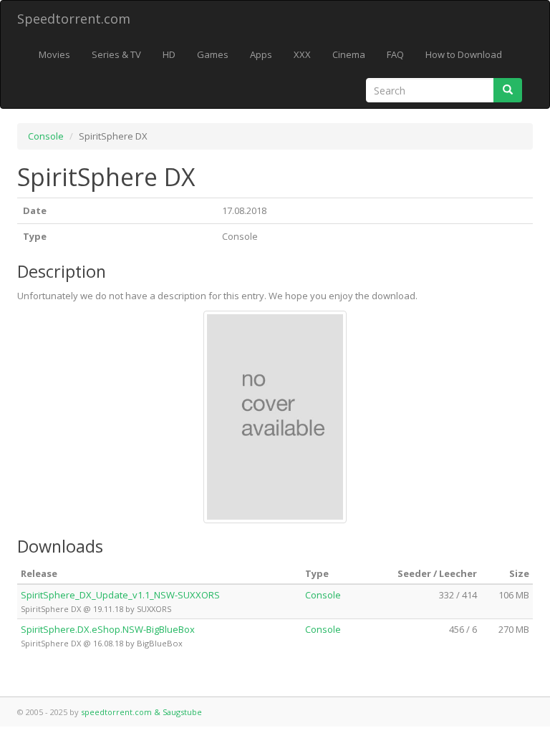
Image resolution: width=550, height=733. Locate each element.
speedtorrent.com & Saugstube (141, 712)
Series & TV (116, 54)
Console (46, 136)
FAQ (395, 54)
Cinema (348, 54)
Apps (261, 54)
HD (169, 54)
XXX (302, 54)
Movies (54, 54)
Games (212, 54)
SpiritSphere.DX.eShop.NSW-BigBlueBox (108, 629)
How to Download (463, 54)
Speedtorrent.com (73, 18)
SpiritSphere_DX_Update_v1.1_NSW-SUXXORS (120, 594)
